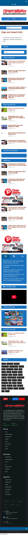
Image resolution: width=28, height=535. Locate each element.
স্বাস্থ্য (3, 391)
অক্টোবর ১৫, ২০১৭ (12, 120)
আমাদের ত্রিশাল (5, 366)
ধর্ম (5, 464)
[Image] (15, 4)
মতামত (5, 504)
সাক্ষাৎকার (10, 388)
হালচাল (7, 391)
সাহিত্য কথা (21, 388)
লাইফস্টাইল (7, 469)
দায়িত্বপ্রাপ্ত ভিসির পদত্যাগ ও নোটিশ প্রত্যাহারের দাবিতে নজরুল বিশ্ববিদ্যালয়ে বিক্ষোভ (16, 118)
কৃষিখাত (3, 372)
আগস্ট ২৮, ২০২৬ (12, 66)
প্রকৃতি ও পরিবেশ (20, 377)
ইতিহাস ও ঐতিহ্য (10, 369)
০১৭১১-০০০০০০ (9, 523)
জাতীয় (10, 374)
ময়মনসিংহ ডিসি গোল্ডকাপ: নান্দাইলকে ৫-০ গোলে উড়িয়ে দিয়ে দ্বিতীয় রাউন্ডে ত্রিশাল (17, 88)
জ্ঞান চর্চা (15, 374)
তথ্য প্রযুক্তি (4, 377)
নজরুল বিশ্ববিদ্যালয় (12, 377)
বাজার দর (14, 380)
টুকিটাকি (20, 374)
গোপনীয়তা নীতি (8, 487)
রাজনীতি (19, 383)
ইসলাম (16, 369)
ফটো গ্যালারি (19, 501)
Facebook (15, 399)
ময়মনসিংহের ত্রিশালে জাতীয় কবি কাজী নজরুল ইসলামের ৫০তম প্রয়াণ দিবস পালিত (16, 63)
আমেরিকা (21, 366)
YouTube (22, 399)
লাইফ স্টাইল (9, 385)
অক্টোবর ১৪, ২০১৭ (12, 112)
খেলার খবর (14, 372)
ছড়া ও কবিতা (4, 374)
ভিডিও (13, 501)
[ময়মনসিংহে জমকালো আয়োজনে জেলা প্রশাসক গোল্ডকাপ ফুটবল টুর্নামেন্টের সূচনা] (14, 323)
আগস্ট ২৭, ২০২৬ (12, 82)
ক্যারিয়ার (9, 372)
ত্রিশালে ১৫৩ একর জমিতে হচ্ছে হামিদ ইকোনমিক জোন (16, 109)
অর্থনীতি (3, 363)
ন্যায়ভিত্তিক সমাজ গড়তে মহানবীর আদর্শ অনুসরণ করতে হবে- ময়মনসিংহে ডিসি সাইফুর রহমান (16, 96)
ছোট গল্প (20, 372)
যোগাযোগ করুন (8, 482)
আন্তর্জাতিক (17, 363)
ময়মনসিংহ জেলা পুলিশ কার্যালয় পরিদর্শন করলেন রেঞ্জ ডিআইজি (17, 71)
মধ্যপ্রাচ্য (14, 383)
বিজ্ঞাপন (6, 485)
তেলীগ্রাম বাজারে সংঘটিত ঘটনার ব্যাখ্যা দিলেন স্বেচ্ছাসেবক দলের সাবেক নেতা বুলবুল (16, 80)
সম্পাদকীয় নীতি (8, 489)
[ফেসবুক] (12, 4)
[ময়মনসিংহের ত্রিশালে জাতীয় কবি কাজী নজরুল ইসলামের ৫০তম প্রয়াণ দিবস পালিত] (4, 63)
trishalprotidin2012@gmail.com (12, 518)
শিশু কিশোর (20, 385)
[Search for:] (14, 28)
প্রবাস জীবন (4, 380)
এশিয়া (20, 369)
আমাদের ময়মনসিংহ (8, 459)
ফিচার (9, 380)
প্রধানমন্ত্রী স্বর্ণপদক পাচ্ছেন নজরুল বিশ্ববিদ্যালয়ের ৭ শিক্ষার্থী (15, 126)
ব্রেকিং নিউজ (6, 501)
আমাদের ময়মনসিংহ (14, 366)
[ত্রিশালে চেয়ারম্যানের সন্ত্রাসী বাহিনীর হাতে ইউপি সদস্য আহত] (4, 134)
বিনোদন (19, 380)
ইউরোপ (3, 369)
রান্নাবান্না (3, 385)
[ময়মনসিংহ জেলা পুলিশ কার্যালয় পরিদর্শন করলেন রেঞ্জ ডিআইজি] (4, 72)
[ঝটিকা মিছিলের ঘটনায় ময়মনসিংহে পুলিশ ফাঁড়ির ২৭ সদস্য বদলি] (20, 323)
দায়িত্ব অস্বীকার (8, 494)
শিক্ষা (15, 385)
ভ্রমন (10, 383)
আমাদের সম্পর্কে (8, 480)
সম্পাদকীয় (4, 388)
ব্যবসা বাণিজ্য (4, 383)
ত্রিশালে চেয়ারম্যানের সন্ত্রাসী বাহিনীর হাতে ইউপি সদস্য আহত (17, 133)
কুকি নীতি (7, 492)
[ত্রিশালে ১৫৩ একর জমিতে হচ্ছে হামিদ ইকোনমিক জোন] (4, 110)
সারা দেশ (15, 388)
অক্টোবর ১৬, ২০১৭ (12, 128)
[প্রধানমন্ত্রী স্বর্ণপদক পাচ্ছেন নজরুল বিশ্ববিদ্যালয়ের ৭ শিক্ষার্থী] (4, 127)
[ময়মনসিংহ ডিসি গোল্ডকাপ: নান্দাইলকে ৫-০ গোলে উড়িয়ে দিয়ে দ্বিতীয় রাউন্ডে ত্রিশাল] (4, 89)
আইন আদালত (10, 363)
